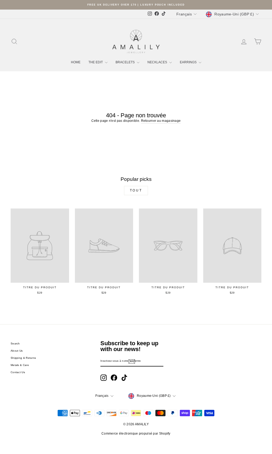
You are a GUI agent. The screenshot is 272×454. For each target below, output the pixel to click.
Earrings (188, 62)
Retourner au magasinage (161, 121)
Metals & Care (20, 365)
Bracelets (125, 62)
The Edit (96, 62)
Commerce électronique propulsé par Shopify (136, 433)
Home (75, 62)
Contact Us (18, 372)
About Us (17, 350)
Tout (136, 190)
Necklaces (157, 62)
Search (15, 343)
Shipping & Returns (23, 357)
